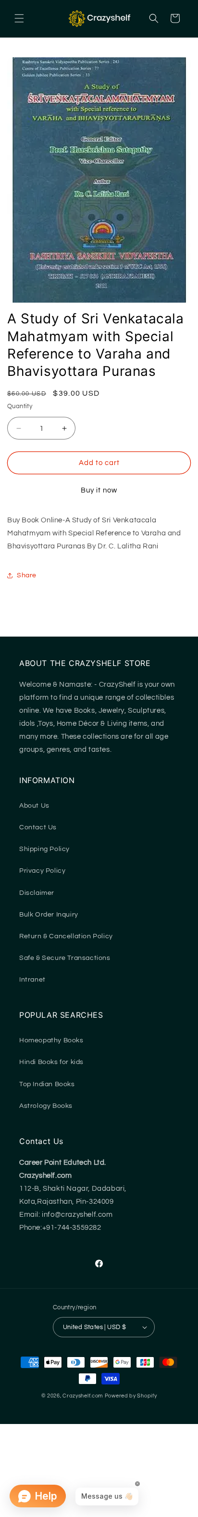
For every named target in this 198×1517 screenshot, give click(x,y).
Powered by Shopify (131, 1395)
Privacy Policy (42, 870)
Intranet (32, 979)
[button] (19, 18)
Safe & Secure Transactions (65, 958)
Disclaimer (36, 893)
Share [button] (27, 575)
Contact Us (38, 827)
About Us (34, 805)
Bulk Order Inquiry (48, 914)
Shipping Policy (44, 849)
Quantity (19, 406)
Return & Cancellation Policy (66, 936)
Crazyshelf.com (82, 1395)
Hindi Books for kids (51, 1062)
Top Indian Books (47, 1084)
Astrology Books (46, 1106)
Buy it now (99, 490)
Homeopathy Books (51, 1040)
